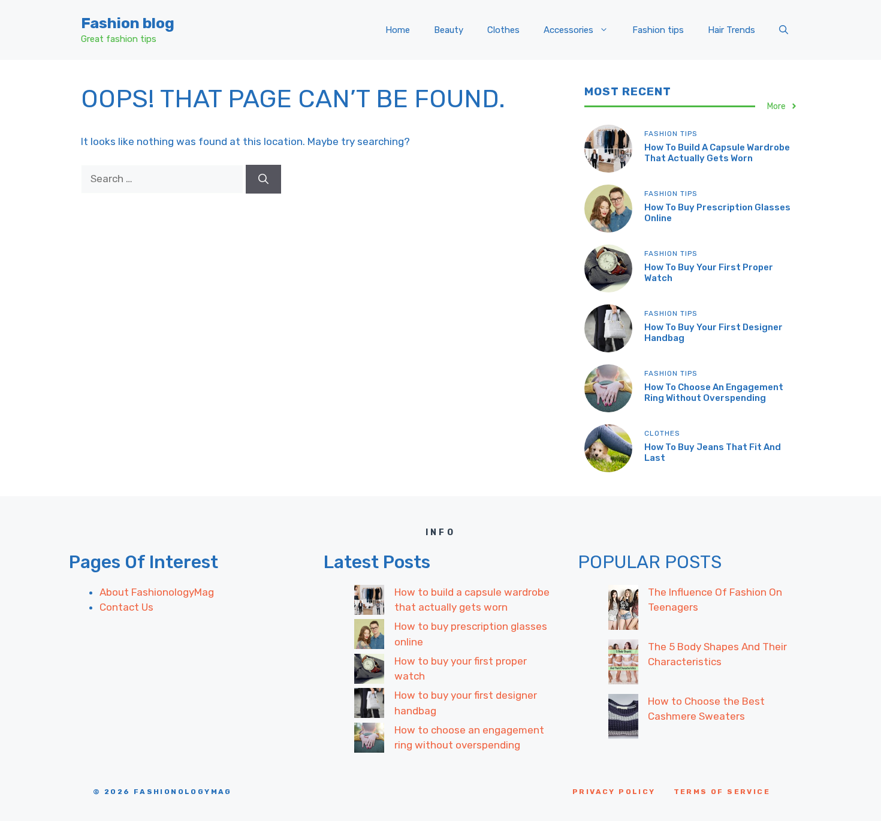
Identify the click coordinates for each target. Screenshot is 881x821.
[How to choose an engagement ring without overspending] (369, 740)
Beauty (448, 30)
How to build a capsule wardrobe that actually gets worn (717, 153)
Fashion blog (127, 23)
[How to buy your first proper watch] (369, 671)
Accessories (568, 30)
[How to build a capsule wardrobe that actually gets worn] (369, 602)
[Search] (263, 179)
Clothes (503, 30)
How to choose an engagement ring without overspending (713, 392)
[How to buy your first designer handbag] (369, 705)
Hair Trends (731, 30)
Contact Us (126, 607)
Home (397, 30)
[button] (783, 30)
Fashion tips (658, 30)
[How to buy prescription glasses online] (369, 636)
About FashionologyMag (156, 592)
